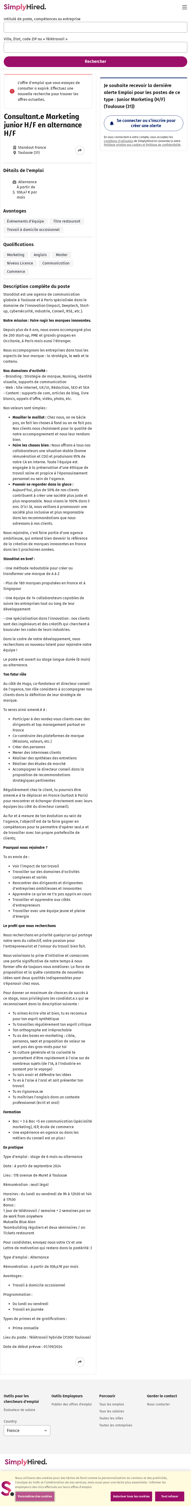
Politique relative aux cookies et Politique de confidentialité (142, 144)
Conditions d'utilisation (118, 141)
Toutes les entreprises (115, 1425)
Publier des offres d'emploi (71, 1404)
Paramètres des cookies (35, 1496)
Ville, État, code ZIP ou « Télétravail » (36, 39)
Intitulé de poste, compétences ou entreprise (42, 19)
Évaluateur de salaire (19, 1410)
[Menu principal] (184, 7)
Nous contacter (158, 1404)
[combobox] (95, 27)
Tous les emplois (111, 1404)
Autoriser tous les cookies (131, 1496)
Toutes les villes (111, 1418)
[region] (95, 1488)
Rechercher (95, 61)
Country (10, 1421)
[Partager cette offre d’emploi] (80, 150)
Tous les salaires (111, 1411)
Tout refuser (169, 1496)
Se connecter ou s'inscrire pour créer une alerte (146, 123)
